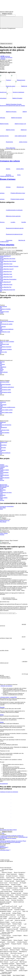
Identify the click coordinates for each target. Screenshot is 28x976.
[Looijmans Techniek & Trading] (5, 795)
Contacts (14, 829)
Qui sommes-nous (4, 829)
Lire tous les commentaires (7, 506)
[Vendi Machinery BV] (5, 827)
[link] (14, 151)
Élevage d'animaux (7, 179)
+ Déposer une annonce (6, 685)
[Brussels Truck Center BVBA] (16, 809)
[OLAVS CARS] (16, 802)
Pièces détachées (7, 245)
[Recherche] (11, 22)
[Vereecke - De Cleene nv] (16, 813)
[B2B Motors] (16, 799)
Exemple (2, 707)
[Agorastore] (5, 802)
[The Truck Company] (5, 823)
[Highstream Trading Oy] (16, 823)
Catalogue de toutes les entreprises (9, 791)
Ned (3, 833)
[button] (14, 36)
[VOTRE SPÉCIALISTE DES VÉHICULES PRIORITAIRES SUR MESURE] (5, 816)
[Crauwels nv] (16, 795)
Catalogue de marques (10, 838)
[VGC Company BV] (5, 799)
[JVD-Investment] (5, 813)
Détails (2, 714)
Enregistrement (4, 783)
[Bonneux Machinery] (16, 816)
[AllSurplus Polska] (5, 809)
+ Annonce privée (4, 697)
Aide (10, 829)
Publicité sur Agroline (5, 841)
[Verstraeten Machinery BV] (16, 820)
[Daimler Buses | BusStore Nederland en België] (16, 827)
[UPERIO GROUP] (5, 820)
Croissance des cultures (10, 161)
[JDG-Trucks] (16, 806)
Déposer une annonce (6, 156)
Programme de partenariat (13, 842)
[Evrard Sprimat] (5, 806)
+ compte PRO (13, 697)
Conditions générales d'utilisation (8, 835)
